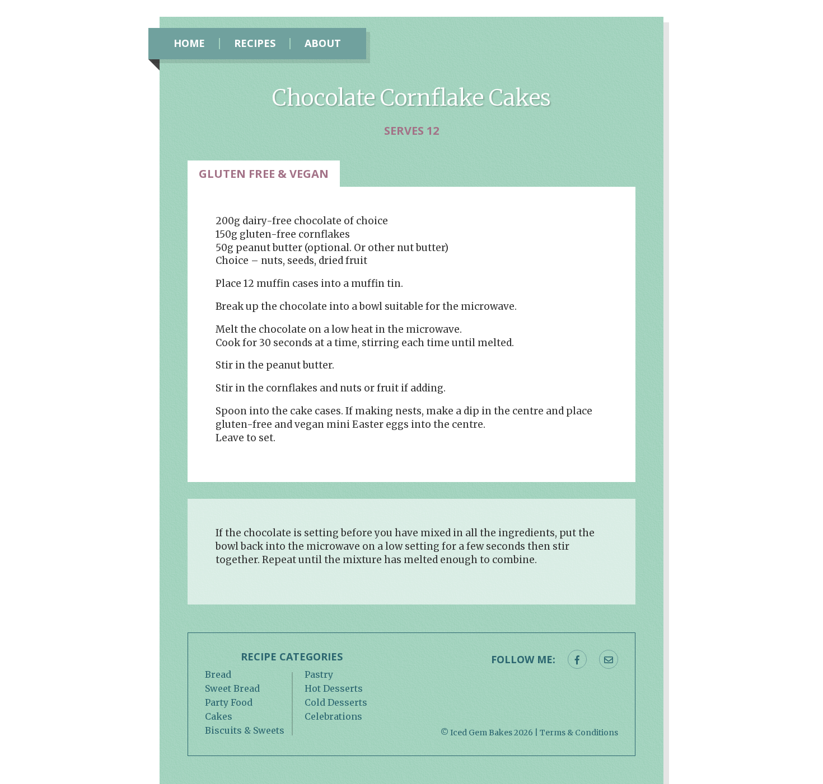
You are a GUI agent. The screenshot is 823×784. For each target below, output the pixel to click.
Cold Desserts (336, 702)
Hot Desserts (334, 688)
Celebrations (333, 716)
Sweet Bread (232, 688)
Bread (218, 674)
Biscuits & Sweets (244, 730)
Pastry (319, 674)
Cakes (218, 716)
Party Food (228, 702)
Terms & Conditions (579, 733)
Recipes (254, 43)
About (323, 43)
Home (189, 43)
